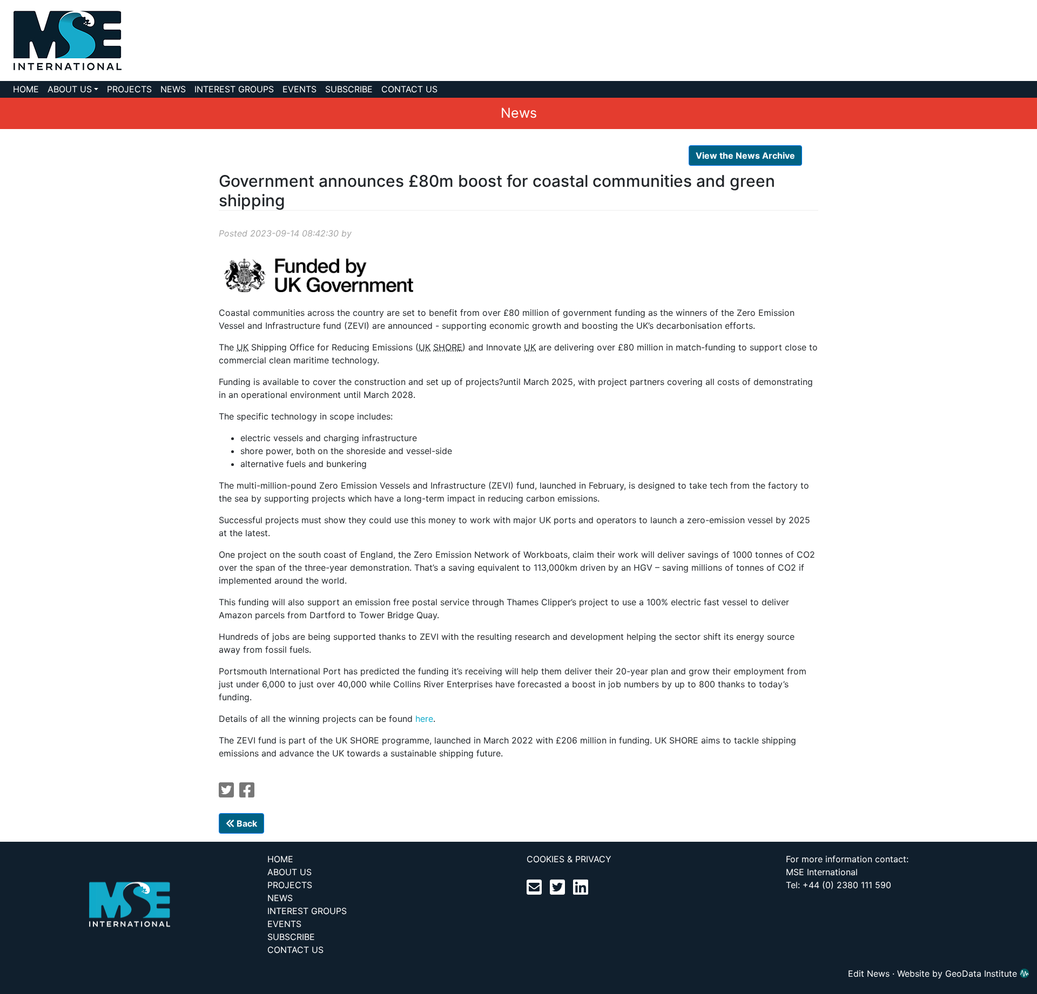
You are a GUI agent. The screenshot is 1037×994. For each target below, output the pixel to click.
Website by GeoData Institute (958, 973)
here (424, 718)
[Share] (246, 793)
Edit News (869, 973)
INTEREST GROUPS (234, 89)
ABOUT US (70, 89)
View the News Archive (745, 155)
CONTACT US (409, 89)
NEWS (173, 89)
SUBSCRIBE (349, 89)
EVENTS (299, 89)
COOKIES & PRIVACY (569, 859)
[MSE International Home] (61, 39)
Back (245, 823)
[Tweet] (226, 793)
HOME (26, 89)
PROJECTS (129, 89)
